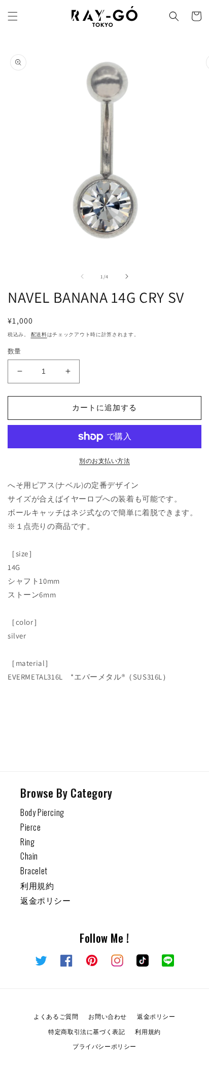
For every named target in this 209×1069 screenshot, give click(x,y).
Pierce (30, 827)
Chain (29, 856)
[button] (13, 16)
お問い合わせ (107, 1016)
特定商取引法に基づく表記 (86, 1031)
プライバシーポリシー (104, 1046)
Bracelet (34, 871)
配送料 (39, 334)
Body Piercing (42, 812)
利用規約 (37, 885)
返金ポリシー (45, 900)
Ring (27, 842)
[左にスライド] (82, 276)
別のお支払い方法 (104, 461)
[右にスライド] (127, 276)
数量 (14, 351)
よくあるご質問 (55, 1016)
